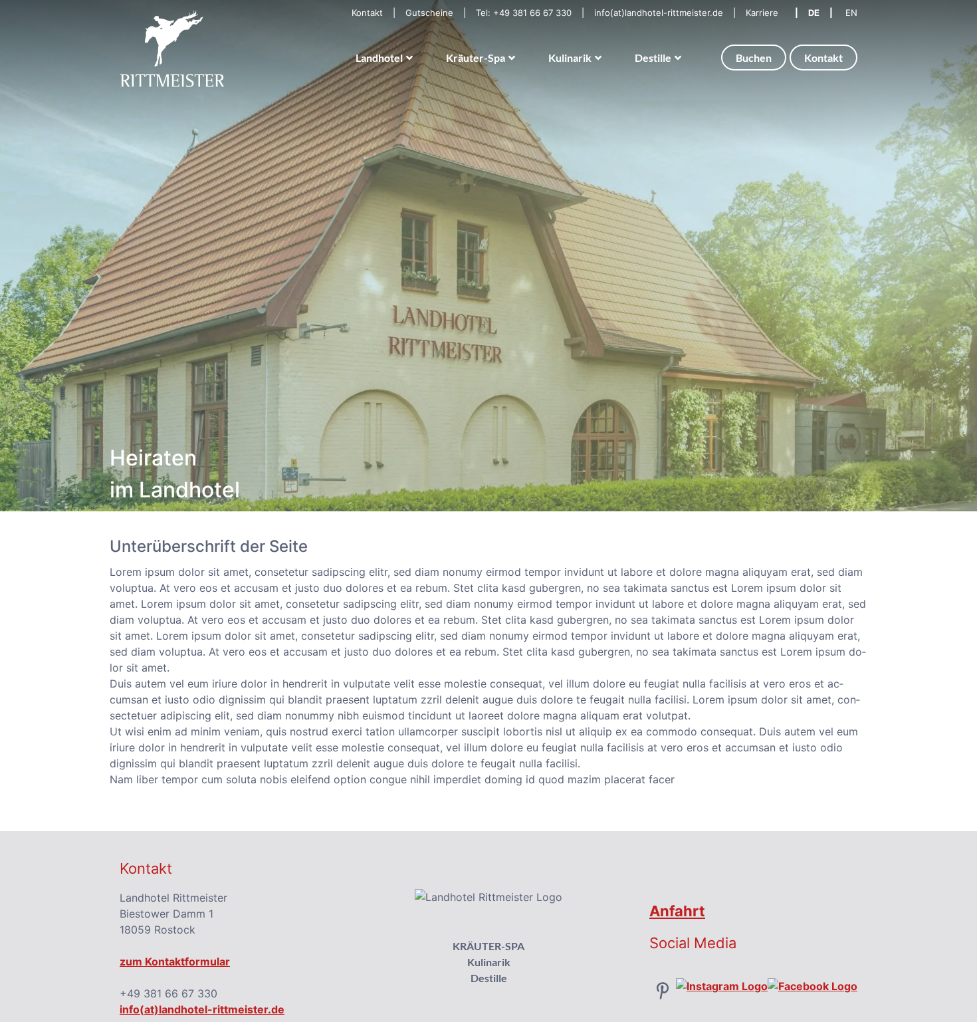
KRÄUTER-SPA (488, 946)
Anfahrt (677, 911)
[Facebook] (812, 985)
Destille (489, 977)
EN (851, 12)
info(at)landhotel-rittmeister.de (658, 12)
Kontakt (367, 12)
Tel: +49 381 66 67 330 (524, 12)
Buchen (754, 57)
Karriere (762, 12)
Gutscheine (429, 12)
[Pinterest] (662, 989)
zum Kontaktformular (175, 961)
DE (813, 12)
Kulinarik (488, 962)
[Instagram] (722, 985)
